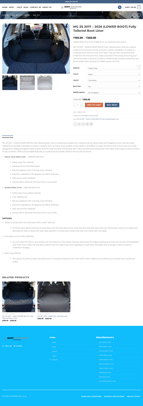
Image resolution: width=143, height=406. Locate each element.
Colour (75, 74)
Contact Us (35, 7)
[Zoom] (5, 71)
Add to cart (94, 105)
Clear (139, 66)
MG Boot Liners (21, 15)
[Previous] (6, 49)
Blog (26, 7)
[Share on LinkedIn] (91, 124)
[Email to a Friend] (83, 124)
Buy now (112, 105)
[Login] (119, 7)
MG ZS (36, 15)
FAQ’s (19, 7)
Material (76, 68)
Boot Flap (77, 86)
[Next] (66, 49)
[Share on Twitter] (79, 124)
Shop (11, 7)
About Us (46, 7)
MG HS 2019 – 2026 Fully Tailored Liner (52, 316)
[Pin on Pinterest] (87, 124)
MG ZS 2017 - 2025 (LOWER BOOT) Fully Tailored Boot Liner (98, 119)
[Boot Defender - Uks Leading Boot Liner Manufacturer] (71, 7)
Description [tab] (7, 137)
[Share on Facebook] (75, 124)
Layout (76, 80)
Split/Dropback (79, 92)
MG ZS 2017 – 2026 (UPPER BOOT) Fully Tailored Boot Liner (17, 317)
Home (4, 7)
